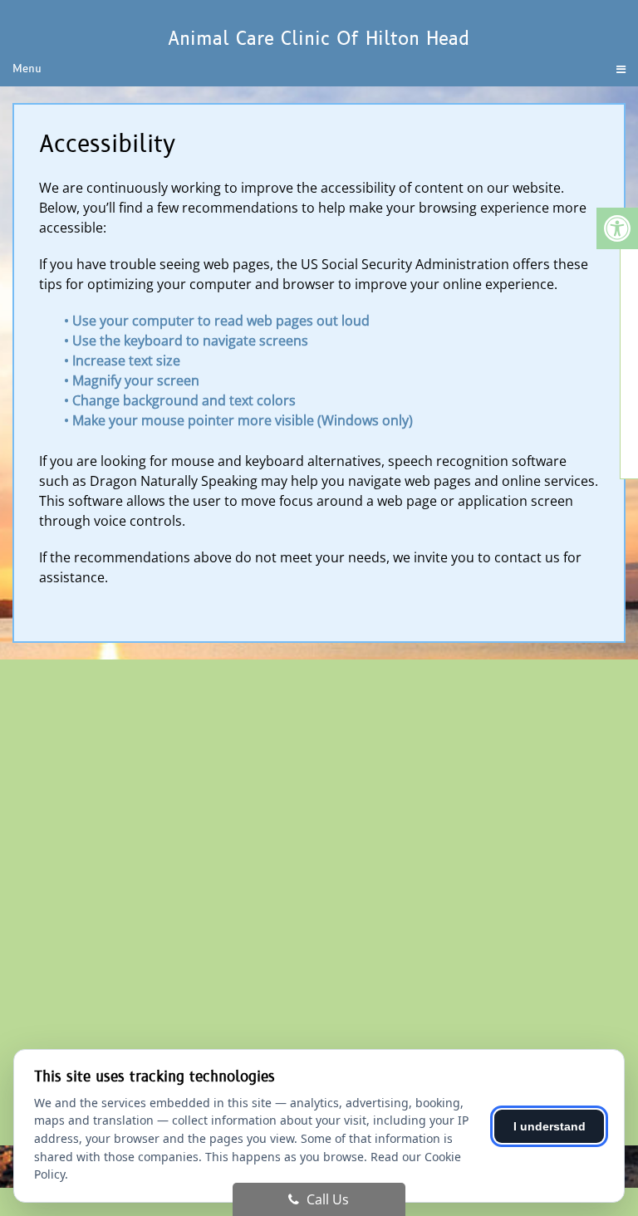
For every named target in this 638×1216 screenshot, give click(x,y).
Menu (27, 68)
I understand (549, 1126)
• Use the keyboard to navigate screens (188, 340)
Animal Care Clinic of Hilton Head (318, 39)
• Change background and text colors (181, 400)
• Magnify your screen (133, 380)
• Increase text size (124, 360)
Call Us (326, 1199)
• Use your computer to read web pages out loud (218, 320)
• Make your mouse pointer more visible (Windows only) (238, 420)
